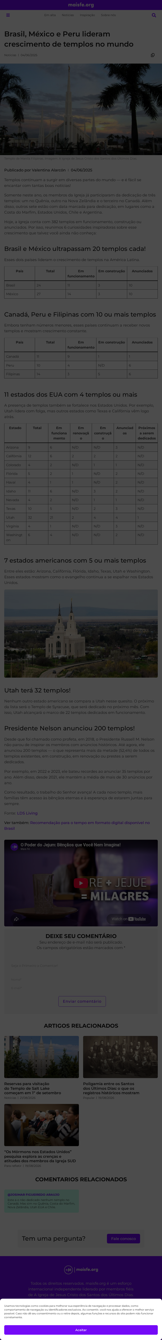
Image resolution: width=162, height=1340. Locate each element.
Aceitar (81, 1330)
